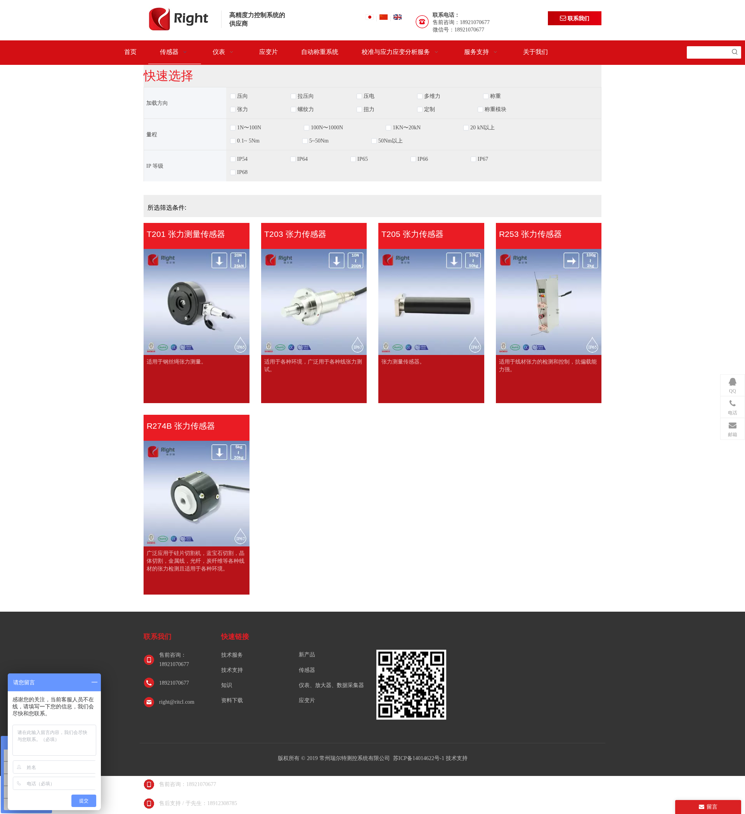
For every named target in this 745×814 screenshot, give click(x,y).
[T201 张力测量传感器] (196, 304)
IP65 (362, 159)
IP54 (242, 159)
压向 (242, 96)
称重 (495, 96)
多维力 (432, 96)
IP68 (242, 172)
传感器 (307, 670)
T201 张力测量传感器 (186, 234)
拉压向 (306, 96)
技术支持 (232, 670)
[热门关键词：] (735, 52)
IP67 (483, 159)
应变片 (307, 700)
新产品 (307, 654)
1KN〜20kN (407, 127)
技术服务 (232, 655)
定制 (429, 109)
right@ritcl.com (176, 702)
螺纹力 (306, 109)
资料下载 (232, 700)
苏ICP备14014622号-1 (419, 758)
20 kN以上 (482, 127)
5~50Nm (319, 141)
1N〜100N (249, 127)
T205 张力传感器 (412, 234)
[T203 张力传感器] (314, 304)
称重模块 (495, 109)
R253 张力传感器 (530, 234)
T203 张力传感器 (295, 234)
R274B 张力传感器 (181, 425)
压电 (369, 96)
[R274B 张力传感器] (196, 496)
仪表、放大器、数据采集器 (331, 685)
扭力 (369, 109)
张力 (242, 109)
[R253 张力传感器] (549, 304)
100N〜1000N (327, 127)
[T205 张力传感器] (431, 304)
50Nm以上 (390, 141)
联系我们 (577, 18)
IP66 (423, 159)
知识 (226, 685)
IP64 (302, 159)
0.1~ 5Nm (248, 141)
